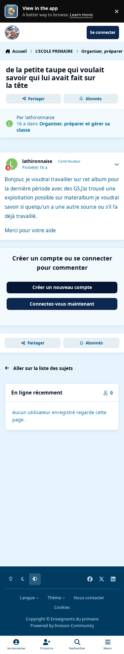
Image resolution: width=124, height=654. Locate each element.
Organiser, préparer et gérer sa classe (63, 126)
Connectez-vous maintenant (62, 304)
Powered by (62, 625)
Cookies (62, 607)
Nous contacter (89, 598)
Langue (28, 598)
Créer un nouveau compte (62, 287)
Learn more (12, 11)
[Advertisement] (62, 499)
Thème (55, 598)
